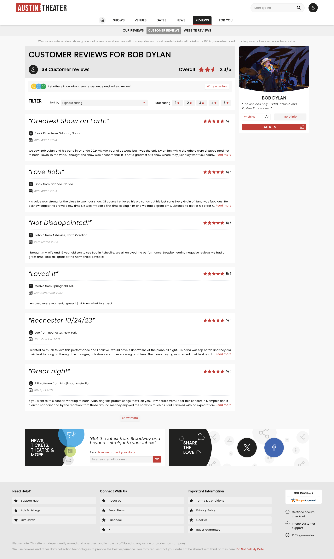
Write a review (217, 86)
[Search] (300, 7)
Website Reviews (197, 30)
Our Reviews (133, 30)
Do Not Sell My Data (250, 549)
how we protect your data (116, 452)
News (180, 20)
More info (290, 117)
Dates (161, 20)
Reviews (202, 20)
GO (157, 459)
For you (226, 20)
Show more (130, 418)
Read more (223, 155)
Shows (118, 20)
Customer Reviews (164, 30)
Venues (141, 20)
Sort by (54, 102)
